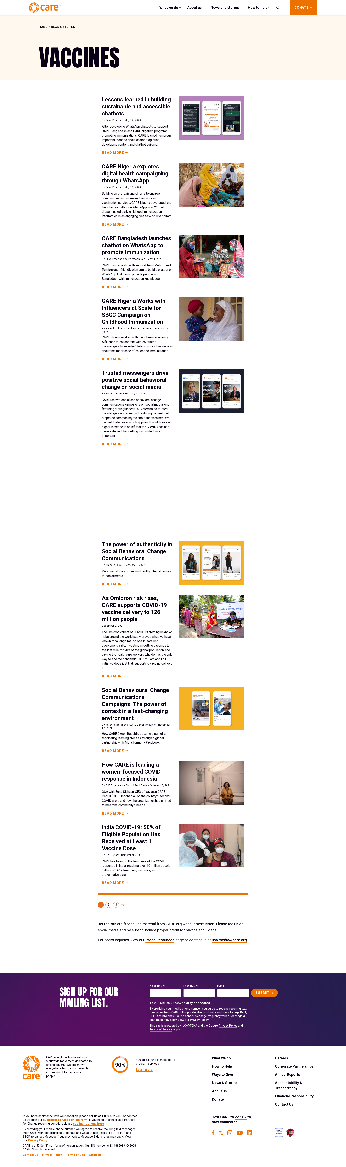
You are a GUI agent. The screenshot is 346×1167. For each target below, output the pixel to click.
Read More (113, 152)
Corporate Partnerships (294, 1066)
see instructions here (88, 1123)
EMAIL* (221, 986)
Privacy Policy (199, 1020)
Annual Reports (287, 1074)
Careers (281, 1058)
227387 (176, 1003)
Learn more (144, 1069)
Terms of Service (161, 1029)
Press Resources (159, 940)
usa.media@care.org (229, 940)
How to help (257, 7)
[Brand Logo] (45, 7)
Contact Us (284, 1104)
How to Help (222, 1066)
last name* (190, 986)
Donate (218, 1099)
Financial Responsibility (294, 1096)
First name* (157, 986)
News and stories (225, 7)
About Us (219, 1091)
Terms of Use (75, 1155)
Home (43, 27)
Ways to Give (222, 1074)
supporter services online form (65, 1120)
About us (194, 7)
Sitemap (95, 1155)
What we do (168, 7)
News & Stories (63, 27)
